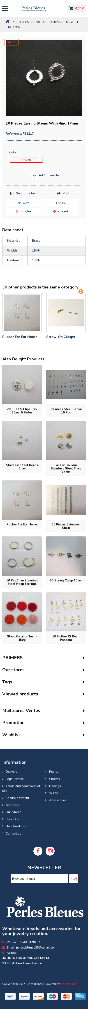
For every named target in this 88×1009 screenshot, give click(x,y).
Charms (54, 779)
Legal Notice (15, 779)
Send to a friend (27, 193)
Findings (54, 786)
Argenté (26, 160)
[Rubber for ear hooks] (22, 312)
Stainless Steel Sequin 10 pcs (66, 411)
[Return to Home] (7, 22)
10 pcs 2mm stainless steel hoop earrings (22, 582)
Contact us (13, 833)
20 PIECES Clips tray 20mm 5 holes (22, 411)
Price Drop (13, 819)
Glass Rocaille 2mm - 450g (22, 638)
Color (13, 152)
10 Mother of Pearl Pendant (66, 638)
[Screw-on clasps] (66, 312)
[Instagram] (50, 851)
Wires (53, 793)
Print (66, 193)
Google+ (25, 211)
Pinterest (62, 211)
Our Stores (13, 812)
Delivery (11, 772)
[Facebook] (37, 851)
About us (12, 805)
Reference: (14, 133)
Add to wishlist (49, 175)
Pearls (53, 772)
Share (61, 203)
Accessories (57, 800)
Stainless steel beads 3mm (22, 467)
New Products (16, 826)
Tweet (25, 203)
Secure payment (17, 798)
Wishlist (11, 735)
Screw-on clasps (60, 337)
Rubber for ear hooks (19, 337)
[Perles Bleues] (37, 8)
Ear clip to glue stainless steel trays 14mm (66, 468)
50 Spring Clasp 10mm (66, 581)
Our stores (13, 670)
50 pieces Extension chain (66, 526)
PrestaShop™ (68, 984)
